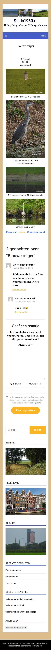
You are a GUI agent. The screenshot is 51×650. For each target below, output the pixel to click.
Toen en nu (11, 583)
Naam (15, 384)
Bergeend (11, 231)
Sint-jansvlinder (27, 599)
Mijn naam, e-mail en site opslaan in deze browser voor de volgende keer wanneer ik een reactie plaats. (26, 400)
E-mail (35, 384)
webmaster (20, 298)
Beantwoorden (19, 289)
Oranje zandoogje (28, 612)
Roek (22, 605)
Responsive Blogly (16, 646)
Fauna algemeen (13, 570)
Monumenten (12, 576)
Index (22, 231)
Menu (43, 35)
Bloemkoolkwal (36, 231)
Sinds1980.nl (25, 20)
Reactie (25, 345)
